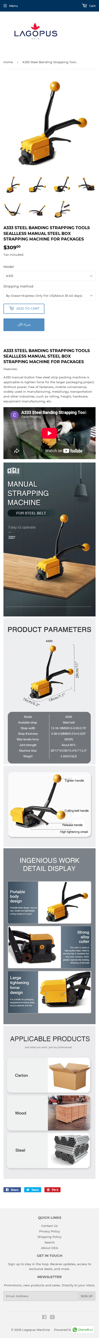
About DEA (49, 1248)
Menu (13, 6)
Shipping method (18, 286)
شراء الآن (24, 324)
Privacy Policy (49, 1231)
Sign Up (87, 1296)
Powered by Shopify (69, 1330)
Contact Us (49, 1226)
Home (8, 62)
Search (49, 1242)
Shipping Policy (49, 1237)
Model (8, 267)
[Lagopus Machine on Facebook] (44, 1318)
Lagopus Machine (36, 1330)
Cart (92, 6)
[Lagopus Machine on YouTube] (52, 1318)
